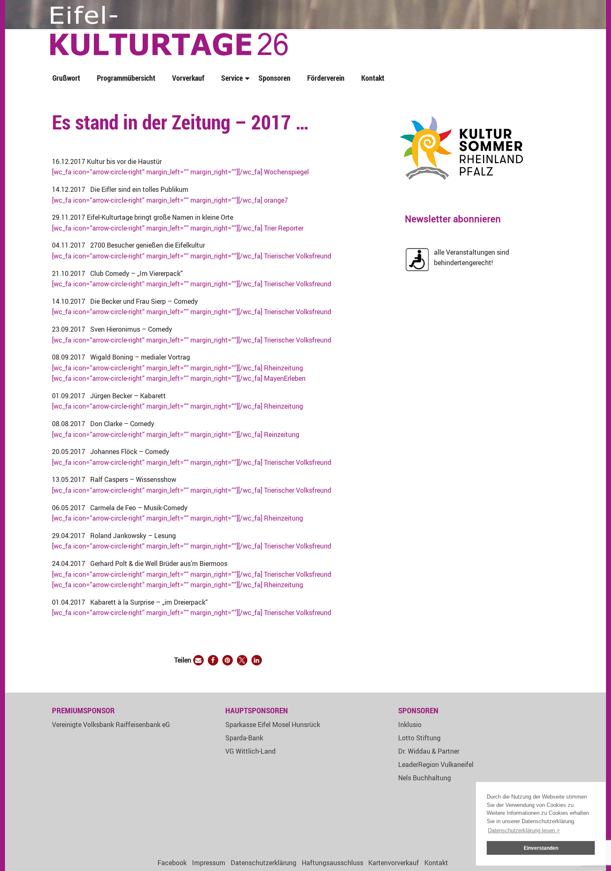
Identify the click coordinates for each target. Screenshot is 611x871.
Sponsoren (275, 78)
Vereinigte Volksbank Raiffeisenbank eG (111, 724)
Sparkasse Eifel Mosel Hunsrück (272, 724)
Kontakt (372, 78)
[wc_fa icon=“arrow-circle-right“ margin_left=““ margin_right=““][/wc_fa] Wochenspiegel (180, 171)
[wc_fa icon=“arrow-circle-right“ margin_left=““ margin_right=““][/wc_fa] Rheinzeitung (177, 367)
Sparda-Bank (244, 737)
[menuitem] (68, 78)
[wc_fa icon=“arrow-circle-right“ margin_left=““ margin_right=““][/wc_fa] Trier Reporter (177, 228)
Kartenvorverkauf (393, 862)
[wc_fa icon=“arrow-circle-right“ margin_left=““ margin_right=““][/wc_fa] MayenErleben (179, 378)
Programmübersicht (126, 78)
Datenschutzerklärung (263, 862)
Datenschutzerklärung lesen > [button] (524, 830)
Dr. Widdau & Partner (428, 751)
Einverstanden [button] (541, 848)
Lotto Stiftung (419, 737)
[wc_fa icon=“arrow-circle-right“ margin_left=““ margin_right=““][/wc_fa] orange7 (170, 200)
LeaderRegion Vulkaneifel (435, 764)
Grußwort (66, 78)
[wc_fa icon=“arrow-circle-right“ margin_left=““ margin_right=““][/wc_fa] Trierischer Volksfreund (191, 256)
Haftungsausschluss (332, 862)
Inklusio (409, 724)
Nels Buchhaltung (424, 777)
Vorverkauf (188, 78)
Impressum (208, 862)
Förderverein (326, 78)
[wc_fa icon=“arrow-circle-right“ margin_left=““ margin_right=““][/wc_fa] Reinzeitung (175, 434)
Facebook (172, 862)
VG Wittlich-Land (250, 751)
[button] (198, 660)
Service (232, 78)
